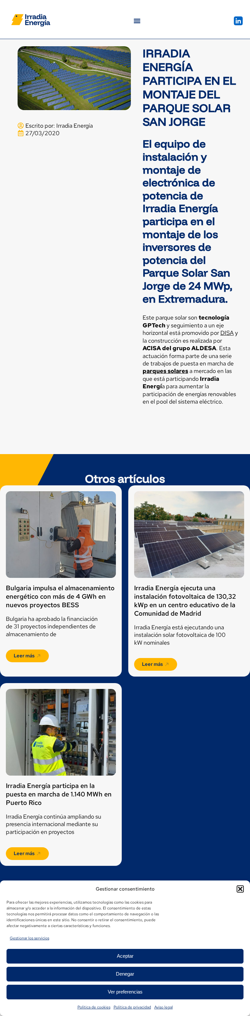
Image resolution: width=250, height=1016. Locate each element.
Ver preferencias (125, 992)
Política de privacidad (132, 1007)
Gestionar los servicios (29, 938)
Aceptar (125, 956)
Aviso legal (163, 1007)
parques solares (165, 371)
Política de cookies (93, 1007)
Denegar (125, 974)
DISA (227, 332)
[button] (240, 889)
